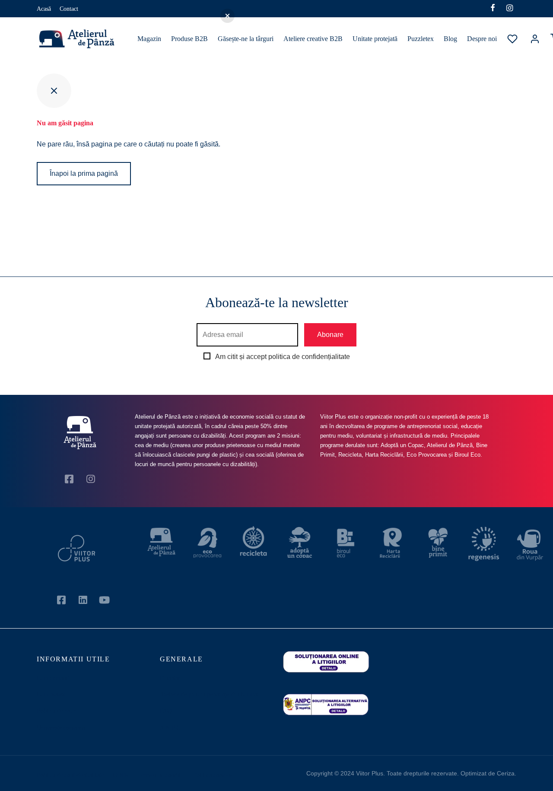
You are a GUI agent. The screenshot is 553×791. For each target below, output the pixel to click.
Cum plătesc (52, 694)
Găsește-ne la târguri (245, 38)
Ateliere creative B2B (313, 38)
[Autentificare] (535, 39)
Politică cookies (212, 775)
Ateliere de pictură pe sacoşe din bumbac (210, 694)
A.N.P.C (170, 727)
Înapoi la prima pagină (84, 173)
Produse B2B (189, 38)
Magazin (149, 38)
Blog (450, 38)
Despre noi (482, 38)
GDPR (121, 775)
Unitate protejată (375, 38)
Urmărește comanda (61, 727)
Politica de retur (56, 711)
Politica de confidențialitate (70, 775)
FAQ (166, 711)
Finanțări (171, 678)
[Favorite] (513, 39)
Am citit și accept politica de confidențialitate (282, 356)
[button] (227, 16)
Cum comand (53, 678)
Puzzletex (420, 38)
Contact (69, 8)
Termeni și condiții (161, 775)
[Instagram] (509, 8)
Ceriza (506, 773)
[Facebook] (493, 8)
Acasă (44, 8)
